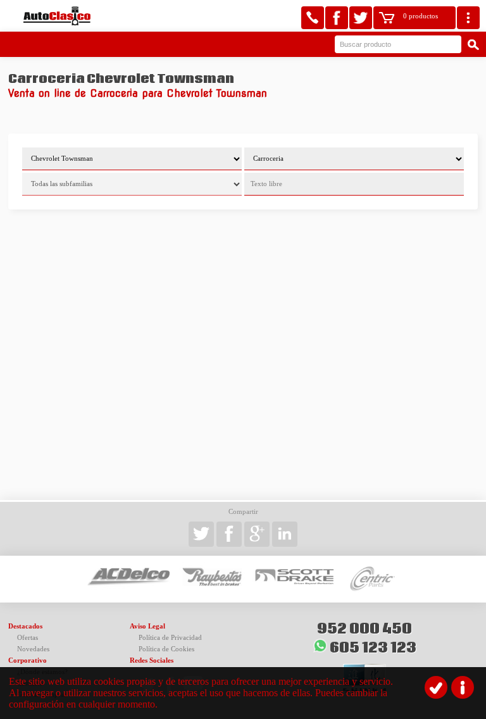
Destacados (25, 626)
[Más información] (462, 687)
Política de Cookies (166, 649)
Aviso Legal (147, 626)
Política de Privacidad (170, 637)
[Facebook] (336, 17)
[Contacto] (312, 17)
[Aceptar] (436, 687)
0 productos (420, 16)
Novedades (33, 649)
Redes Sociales (151, 660)
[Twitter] (360, 17)
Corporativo (27, 660)
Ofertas (27, 637)
